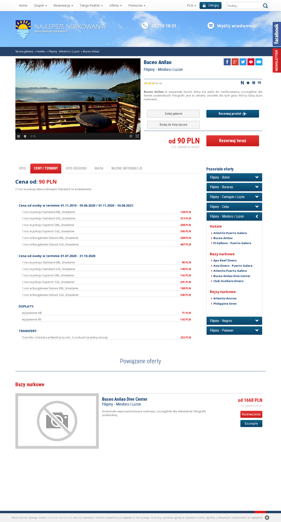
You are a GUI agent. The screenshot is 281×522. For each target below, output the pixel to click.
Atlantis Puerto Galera (230, 233)
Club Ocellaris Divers (228, 281)
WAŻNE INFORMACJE (126, 168)
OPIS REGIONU (76, 168)
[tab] (234, 177)
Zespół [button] (39, 5)
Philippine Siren (225, 304)
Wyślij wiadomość (237, 26)
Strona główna (24, 51)
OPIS (22, 168)
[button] (234, 177)
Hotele (41, 51)
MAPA (99, 168)
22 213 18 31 (163, 26)
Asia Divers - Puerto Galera (232, 266)
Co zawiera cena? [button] (186, 146)
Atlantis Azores (224, 298)
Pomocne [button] (135, 5)
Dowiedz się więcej (59, 517)
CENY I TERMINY (46, 168)
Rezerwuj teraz (232, 140)
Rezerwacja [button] (62, 5)
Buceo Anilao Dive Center (231, 276)
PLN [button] (190, 5)
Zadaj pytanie (173, 113)
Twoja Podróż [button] (90, 5)
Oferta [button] (115, 5)
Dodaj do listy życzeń (173, 124)
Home (23, 5)
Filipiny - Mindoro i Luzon (64, 51)
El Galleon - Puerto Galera (232, 243)
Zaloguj (213, 5)
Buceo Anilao (91, 51)
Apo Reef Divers (225, 260)
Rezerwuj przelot (230, 113)
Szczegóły (251, 423)
